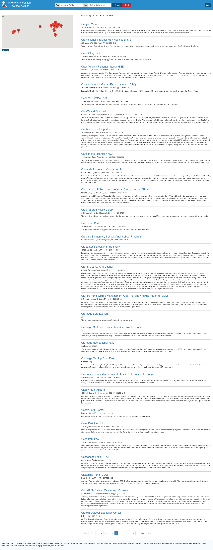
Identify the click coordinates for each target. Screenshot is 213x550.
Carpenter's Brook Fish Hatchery (100, 246)
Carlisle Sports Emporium (96, 129)
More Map (5, 50)
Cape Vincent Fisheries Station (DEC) (103, 66)
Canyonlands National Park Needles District (106, 39)
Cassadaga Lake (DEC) (95, 457)
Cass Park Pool (90, 439)
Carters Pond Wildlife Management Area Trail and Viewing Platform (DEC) (124, 295)
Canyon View (89, 24)
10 (124, 533)
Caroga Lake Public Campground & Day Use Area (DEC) (114, 189)
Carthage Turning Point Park (97, 358)
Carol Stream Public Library (97, 209)
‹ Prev (92, 533)
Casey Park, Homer (92, 410)
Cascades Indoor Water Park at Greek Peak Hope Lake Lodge (117, 374)
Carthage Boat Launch (94, 313)
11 (129, 533)
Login (208, 5)
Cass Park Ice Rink (92, 423)
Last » (150, 533)
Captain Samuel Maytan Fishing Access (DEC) (108, 84)
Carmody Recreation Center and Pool (103, 169)
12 (133, 533)
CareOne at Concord (93, 111)
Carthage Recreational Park (97, 342)
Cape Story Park (91, 53)
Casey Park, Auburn (93, 389)
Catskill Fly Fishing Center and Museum (104, 490)
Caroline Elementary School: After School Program (111, 236)
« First (85, 533)
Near (86, 5)
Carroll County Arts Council (97, 266)
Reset (127, 5)
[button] (13, 32)
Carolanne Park (90, 223)
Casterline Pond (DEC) (94, 474)
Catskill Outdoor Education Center (101, 512)
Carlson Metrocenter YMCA (97, 154)
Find (57, 5)
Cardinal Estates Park (94, 98)
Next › (143, 533)
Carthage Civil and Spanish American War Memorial (111, 327)
